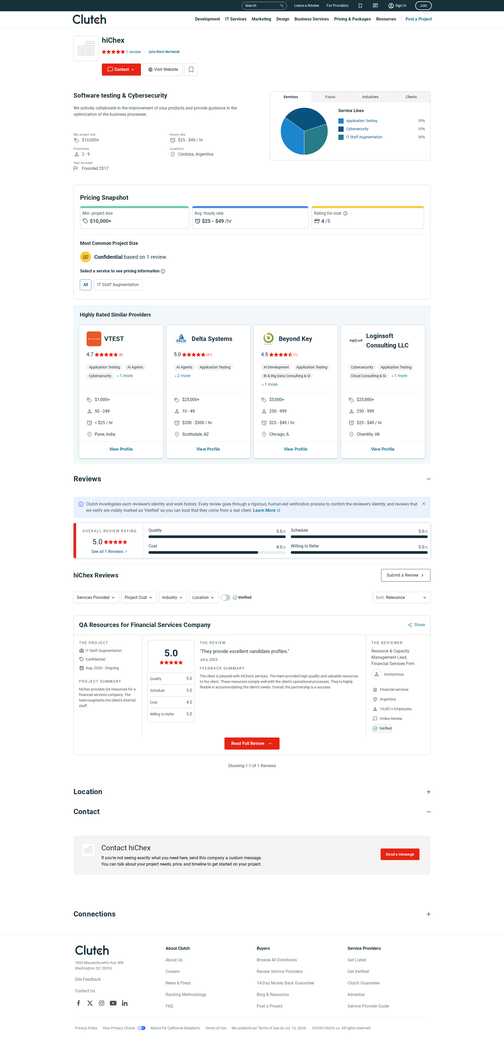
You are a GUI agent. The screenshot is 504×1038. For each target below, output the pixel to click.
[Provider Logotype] (86, 48)
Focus (330, 97)
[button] (96, 597)
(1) (295, 355)
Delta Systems (212, 339)
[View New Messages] (375, 5)
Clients (411, 97)
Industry (169, 597)
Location (200, 597)
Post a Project (419, 19)
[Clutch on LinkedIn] (124, 1003)
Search (250, 5)
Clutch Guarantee (364, 983)
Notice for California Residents (175, 1028)
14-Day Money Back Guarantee (285, 983)
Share (419, 624)
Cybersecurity (357, 129)
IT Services (235, 19)
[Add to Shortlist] (191, 70)
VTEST (114, 339)
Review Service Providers (280, 971)
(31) (209, 355)
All (85, 284)
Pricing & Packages (352, 19)
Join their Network (164, 52)
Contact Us (85, 990)
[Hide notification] (423, 503)
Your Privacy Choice (119, 1028)
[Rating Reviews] (113, 51)
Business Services (312, 19)
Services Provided (93, 597)
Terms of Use (215, 1028)
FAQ (169, 1006)
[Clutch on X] (90, 1003)
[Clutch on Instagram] (101, 1003)
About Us (174, 959)
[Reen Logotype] (94, 338)
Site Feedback (88, 979)
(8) (121, 355)
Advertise (356, 994)
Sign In (400, 5)
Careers (173, 971)
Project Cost (136, 597)
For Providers (337, 5)
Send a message (400, 854)
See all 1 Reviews (107, 551)
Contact (121, 69)
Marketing (261, 19)
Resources (386, 19)
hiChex (113, 40)
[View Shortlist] (360, 5)
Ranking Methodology (186, 994)
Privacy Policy (86, 1028)
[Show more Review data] (252, 743)
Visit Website (166, 69)
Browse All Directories (277, 959)
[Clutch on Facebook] (78, 1003)
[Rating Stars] (106, 354)
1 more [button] (126, 375)
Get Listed (357, 959)
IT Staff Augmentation (364, 137)
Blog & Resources (273, 994)
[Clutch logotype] (89, 19)
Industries (370, 97)
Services (291, 97)
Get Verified (358, 971)
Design (282, 19)
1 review (133, 51)
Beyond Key (295, 339)
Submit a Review (402, 575)
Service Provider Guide (368, 1006)
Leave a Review (306, 5)
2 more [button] (183, 375)
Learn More (264, 510)
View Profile (121, 449)
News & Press (178, 983)
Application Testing (361, 121)
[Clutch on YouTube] (113, 1003)
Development (207, 19)
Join (423, 5)
